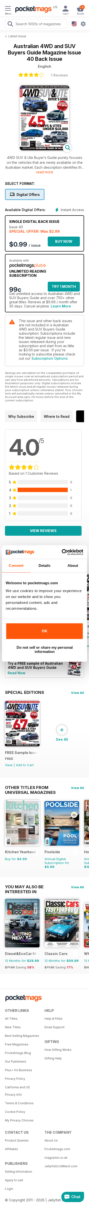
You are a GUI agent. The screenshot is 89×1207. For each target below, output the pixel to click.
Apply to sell (14, 1180)
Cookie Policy (15, 1112)
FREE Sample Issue (21, 752)
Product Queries (17, 1140)
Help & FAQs (53, 1018)
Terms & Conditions (19, 1103)
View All (77, 693)
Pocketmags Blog (18, 1053)
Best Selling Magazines (22, 1036)
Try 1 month (64, 286)
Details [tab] (45, 565)
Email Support (54, 1027)
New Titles (13, 1027)
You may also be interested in (24, 886)
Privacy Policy (15, 1078)
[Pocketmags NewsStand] (32, 10)
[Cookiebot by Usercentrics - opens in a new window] (62, 552)
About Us (51, 1140)
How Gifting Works (57, 1050)
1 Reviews (59, 75)
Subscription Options (49, 358)
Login (9, 1189)
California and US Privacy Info (17, 1090)
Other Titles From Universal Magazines (30, 787)
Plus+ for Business (18, 1070)
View (9, 765)
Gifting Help (53, 1058)
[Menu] (8, 9)
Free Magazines (16, 1044)
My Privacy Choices (19, 1120)
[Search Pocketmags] (10, 24)
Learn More (61, 306)
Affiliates (11, 1149)
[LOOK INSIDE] (44, 149)
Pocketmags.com (57, 1149)
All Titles (11, 1018)
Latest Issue (17, 36)
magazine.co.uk (55, 1157)
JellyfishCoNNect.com (60, 1166)
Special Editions (24, 692)
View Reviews (43, 531)
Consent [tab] (16, 565)
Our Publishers (15, 1061)
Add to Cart (25, 765)
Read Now (16, 673)
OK (44, 631)
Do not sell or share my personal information (45, 649)
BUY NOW (63, 241)
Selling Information (18, 1171)
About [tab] (72, 565)
